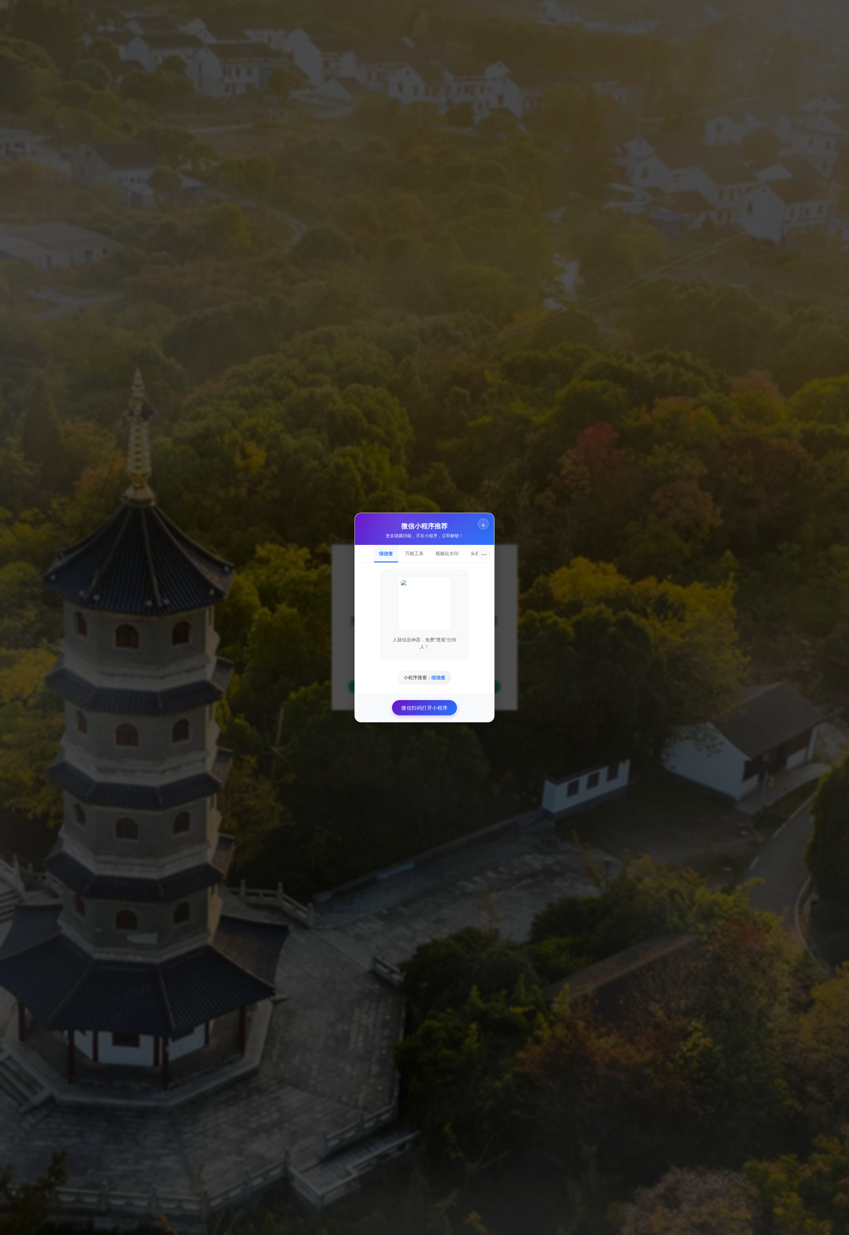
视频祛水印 (447, 553)
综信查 (386, 553)
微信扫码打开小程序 (424, 707)
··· (484, 553)
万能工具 (414, 553)
